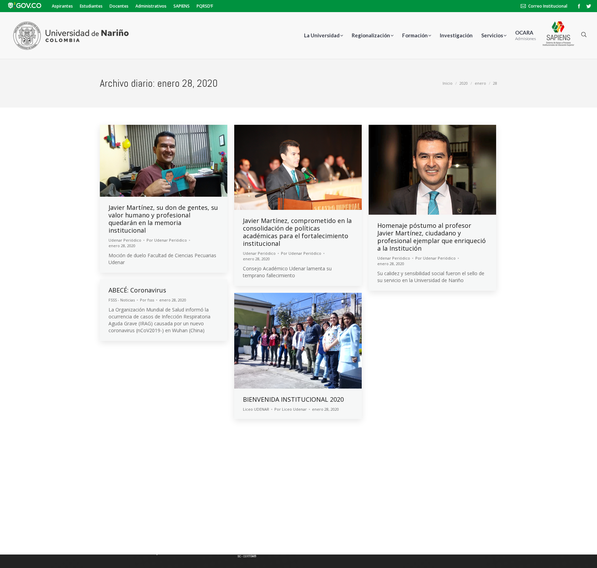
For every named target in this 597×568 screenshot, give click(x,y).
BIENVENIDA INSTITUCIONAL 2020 (293, 399)
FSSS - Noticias (121, 299)
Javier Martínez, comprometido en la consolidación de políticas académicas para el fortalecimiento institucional (297, 232)
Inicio (448, 83)
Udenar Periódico (124, 240)
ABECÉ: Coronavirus (137, 290)
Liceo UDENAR (256, 409)
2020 (463, 83)
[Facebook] (579, 6)
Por (166, 240)
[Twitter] (589, 6)
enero (480, 83)
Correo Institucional (547, 6)
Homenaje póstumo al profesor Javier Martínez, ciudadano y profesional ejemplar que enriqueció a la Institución (431, 237)
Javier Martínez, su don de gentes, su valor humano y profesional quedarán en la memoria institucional (163, 219)
